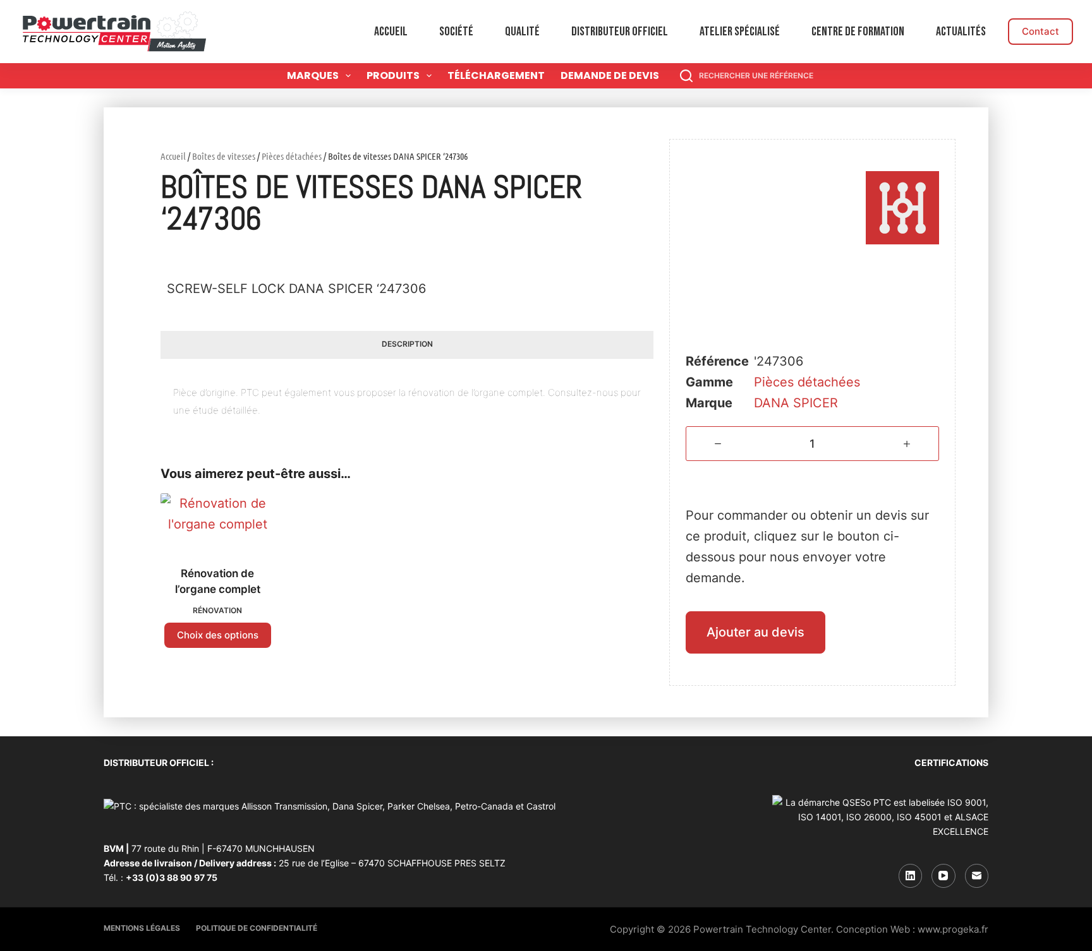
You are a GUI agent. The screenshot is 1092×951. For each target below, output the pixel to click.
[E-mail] (977, 876)
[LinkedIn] (911, 876)
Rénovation (217, 610)
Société (456, 31)
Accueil (391, 31)
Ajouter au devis (755, 632)
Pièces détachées (292, 156)
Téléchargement (496, 75)
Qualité (522, 31)
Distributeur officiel (619, 31)
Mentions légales (142, 928)
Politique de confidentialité (256, 928)
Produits (393, 75)
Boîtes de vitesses (223, 156)
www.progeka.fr (953, 929)
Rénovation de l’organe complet (217, 581)
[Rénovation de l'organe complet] (217, 521)
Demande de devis (610, 75)
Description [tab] (407, 344)
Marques (313, 75)
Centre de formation (857, 31)
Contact (1040, 31)
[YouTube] (943, 876)
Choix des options (217, 635)
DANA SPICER (796, 402)
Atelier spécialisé (740, 31)
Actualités (961, 31)
